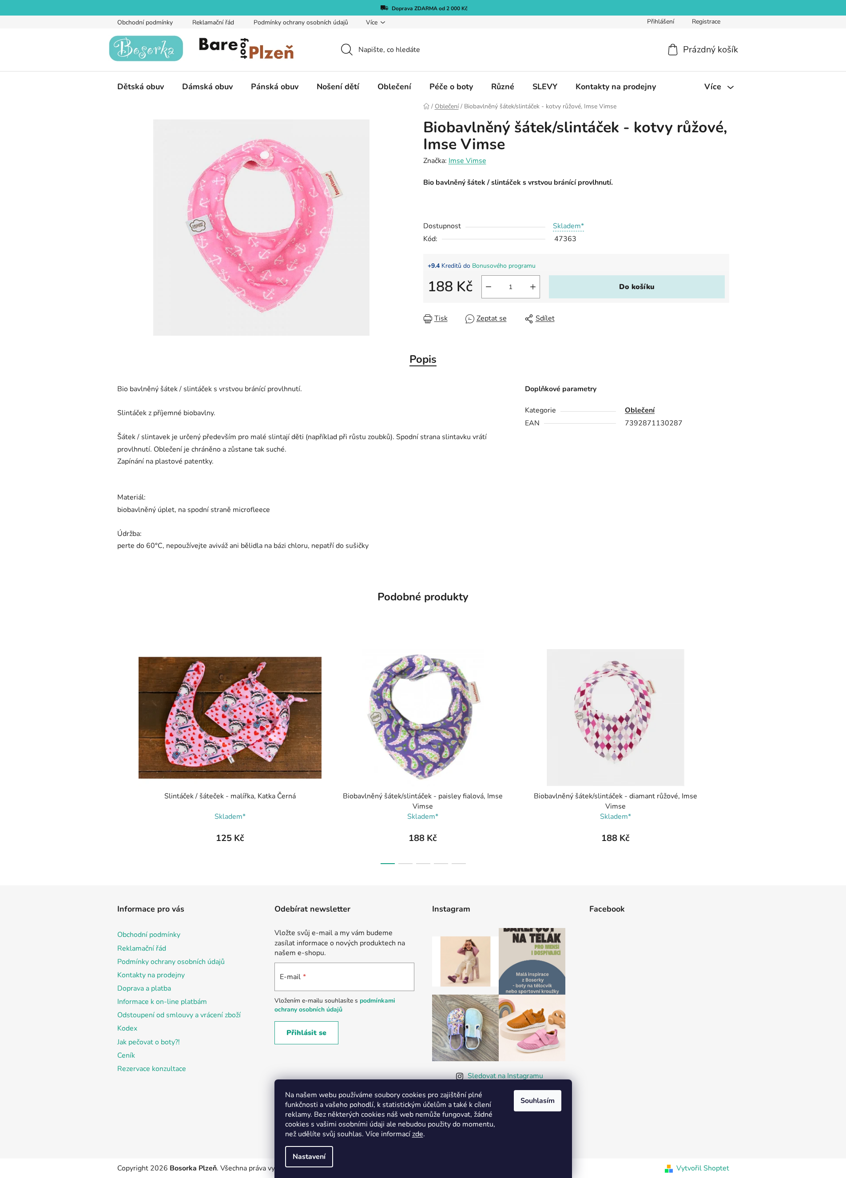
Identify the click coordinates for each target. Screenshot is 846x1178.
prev (124, 754)
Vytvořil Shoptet (702, 1168)
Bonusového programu (504, 266)
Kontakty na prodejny (151, 975)
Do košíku (637, 287)
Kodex (127, 1028)
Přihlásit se (306, 1033)
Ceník (126, 1055)
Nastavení (309, 1157)
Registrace (706, 21)
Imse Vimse (467, 161)
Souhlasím (537, 1101)
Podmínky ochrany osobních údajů (301, 22)
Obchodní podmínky (145, 22)
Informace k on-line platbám (162, 1002)
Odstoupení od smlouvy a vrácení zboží (179, 1015)
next (722, 754)
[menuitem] (140, 86)
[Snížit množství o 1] (488, 287)
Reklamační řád (213, 22)
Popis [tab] (423, 359)
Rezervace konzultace (151, 1069)
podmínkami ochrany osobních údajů (334, 1005)
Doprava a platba (144, 988)
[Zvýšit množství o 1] (533, 287)
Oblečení (640, 410)
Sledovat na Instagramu (505, 1076)
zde (417, 1134)
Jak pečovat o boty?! (148, 1042)
